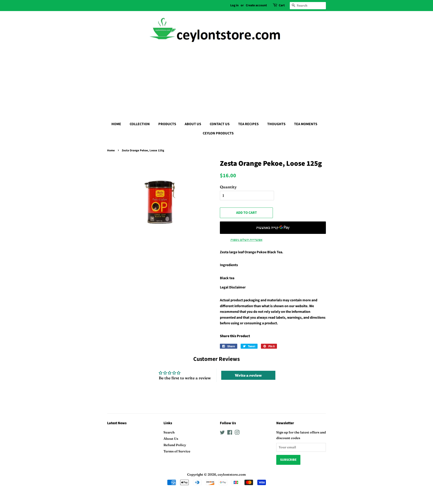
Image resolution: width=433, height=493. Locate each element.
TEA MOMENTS (305, 124)
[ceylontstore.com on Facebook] (229, 433)
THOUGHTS (276, 124)
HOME (116, 124)
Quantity (228, 186)
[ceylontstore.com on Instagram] (237, 433)
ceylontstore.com (232, 474)
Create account (256, 5)
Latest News (117, 423)
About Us (171, 439)
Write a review (248, 375)
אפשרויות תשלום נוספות (246, 239)
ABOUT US (193, 124)
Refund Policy (175, 445)
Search (169, 432)
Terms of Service (177, 451)
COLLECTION (140, 124)
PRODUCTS (167, 124)
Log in (234, 5)
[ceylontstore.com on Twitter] (222, 433)
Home (111, 150)
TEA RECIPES (248, 124)
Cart (282, 5)
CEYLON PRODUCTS (218, 133)
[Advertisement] (216, 81)
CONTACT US (220, 124)
